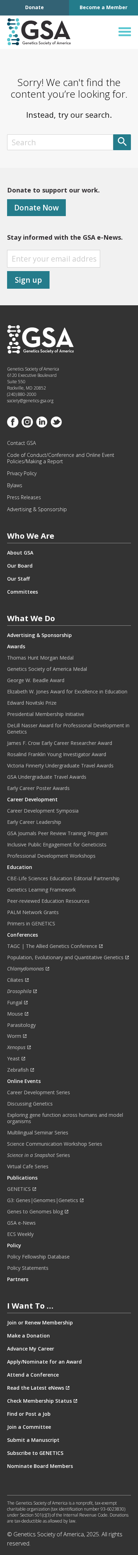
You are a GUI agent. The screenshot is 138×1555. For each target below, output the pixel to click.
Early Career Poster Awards (38, 788)
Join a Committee (29, 1427)
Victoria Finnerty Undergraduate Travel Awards (60, 766)
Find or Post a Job (29, 1414)
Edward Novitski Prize (32, 703)
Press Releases (24, 497)
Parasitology (21, 1025)
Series (38, 1155)
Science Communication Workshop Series (54, 1144)
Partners (17, 1279)
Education (19, 867)
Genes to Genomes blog (35, 1211)
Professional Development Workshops (51, 856)
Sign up (28, 280)
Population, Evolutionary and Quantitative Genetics (65, 957)
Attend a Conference (33, 1375)
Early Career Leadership (34, 822)
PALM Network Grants (33, 912)
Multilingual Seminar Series (37, 1132)
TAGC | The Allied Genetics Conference (52, 946)
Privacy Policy (21, 473)
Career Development (32, 799)
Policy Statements (27, 1268)
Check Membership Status (39, 1401)
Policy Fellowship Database (38, 1257)
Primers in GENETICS (31, 923)
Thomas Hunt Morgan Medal (40, 658)
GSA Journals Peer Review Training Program (57, 833)
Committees (22, 592)
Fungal (14, 1002)
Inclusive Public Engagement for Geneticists (57, 844)
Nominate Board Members (40, 1466)
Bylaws (14, 485)
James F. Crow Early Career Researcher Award (59, 743)
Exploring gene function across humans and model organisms (65, 1118)
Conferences (22, 935)
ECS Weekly (20, 1234)
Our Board (20, 566)
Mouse (15, 1014)
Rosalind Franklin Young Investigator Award (56, 754)
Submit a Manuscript (33, 1440)
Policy (14, 1245)
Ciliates (15, 980)
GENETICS (19, 1189)
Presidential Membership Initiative (45, 714)
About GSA (20, 553)
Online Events (24, 1081)
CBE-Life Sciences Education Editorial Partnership (63, 878)
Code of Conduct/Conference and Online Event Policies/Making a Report (60, 458)
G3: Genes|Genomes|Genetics (42, 1200)
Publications (22, 1178)
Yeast (13, 1058)
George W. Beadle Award (35, 680)
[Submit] (122, 142)
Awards (16, 646)
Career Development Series (38, 1092)
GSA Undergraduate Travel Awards (46, 777)
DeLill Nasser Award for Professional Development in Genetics (68, 728)
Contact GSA (21, 443)
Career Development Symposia (43, 811)
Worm (14, 1036)
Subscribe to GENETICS (35, 1453)
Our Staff (18, 579)
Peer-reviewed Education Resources (48, 901)
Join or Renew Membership (40, 1323)
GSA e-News (21, 1223)
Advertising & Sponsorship (37, 509)
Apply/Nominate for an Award (44, 1362)
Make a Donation (28, 1336)
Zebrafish (18, 1070)
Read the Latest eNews (35, 1388)
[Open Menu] (125, 32)
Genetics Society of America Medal (47, 669)
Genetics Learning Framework (41, 890)
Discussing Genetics (30, 1104)
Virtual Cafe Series (27, 1166)
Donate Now (36, 208)
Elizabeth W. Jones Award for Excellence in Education (67, 691)
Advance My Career (30, 1349)
